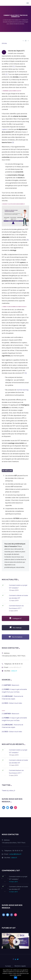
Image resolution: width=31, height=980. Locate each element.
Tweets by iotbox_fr (8, 790)
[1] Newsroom (10, 685)
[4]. (28, 240)
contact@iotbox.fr (15, 667)
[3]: (26, 373)
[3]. (13, 142)
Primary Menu (27, 3)
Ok (15, 977)
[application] (15, 941)
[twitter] (17, 959)
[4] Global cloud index (12, 703)
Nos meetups (17, 628)
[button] (15, 940)
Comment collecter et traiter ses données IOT (18, 596)
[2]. (7, 74)
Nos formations (17, 637)
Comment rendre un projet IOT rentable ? (18, 586)
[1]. (14, 66)
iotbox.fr (14, 671)
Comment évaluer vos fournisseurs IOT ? (16, 607)
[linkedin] (15, 959)
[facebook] (13, 959)
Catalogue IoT (17, 618)
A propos (8, 966)
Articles (4, 43)
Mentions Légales (20, 966)
